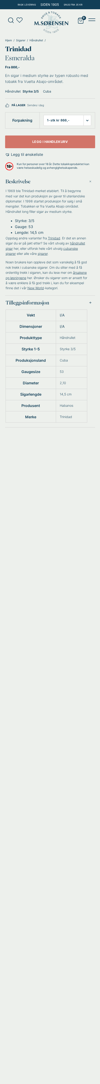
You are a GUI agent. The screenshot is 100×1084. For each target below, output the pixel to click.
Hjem (8, 40)
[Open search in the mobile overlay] (9, 20)
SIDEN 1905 (49, 4)
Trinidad (18, 49)
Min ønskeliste (21, 20)
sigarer (43, 254)
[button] (24, 155)
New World (35, 288)
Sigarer (20, 40)
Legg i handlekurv (50, 142)
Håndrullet (36, 40)
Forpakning (22, 120)
